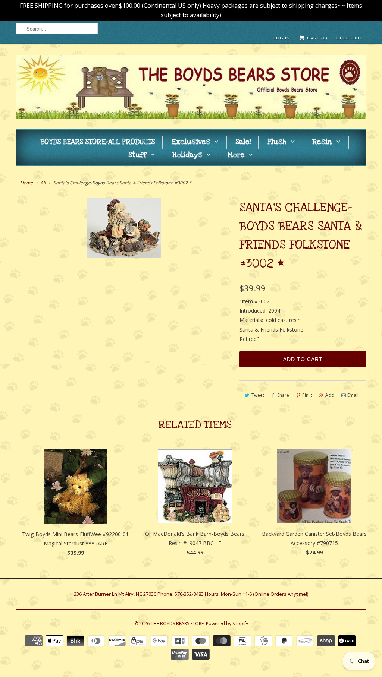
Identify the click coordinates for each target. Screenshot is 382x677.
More (236, 155)
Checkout (349, 38)
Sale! (243, 142)
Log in (281, 38)
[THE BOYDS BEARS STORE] (191, 88)
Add (329, 395)
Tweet (257, 395)
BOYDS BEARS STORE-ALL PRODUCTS (98, 142)
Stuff (138, 155)
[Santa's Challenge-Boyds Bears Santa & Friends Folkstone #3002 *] (124, 228)
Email (352, 395)
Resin (322, 142)
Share (283, 395)
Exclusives (191, 142)
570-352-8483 (189, 594)
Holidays (187, 155)
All (43, 183)
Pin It (307, 395)
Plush (276, 142)
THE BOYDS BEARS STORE (177, 623)
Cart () (317, 38)
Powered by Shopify (227, 623)
